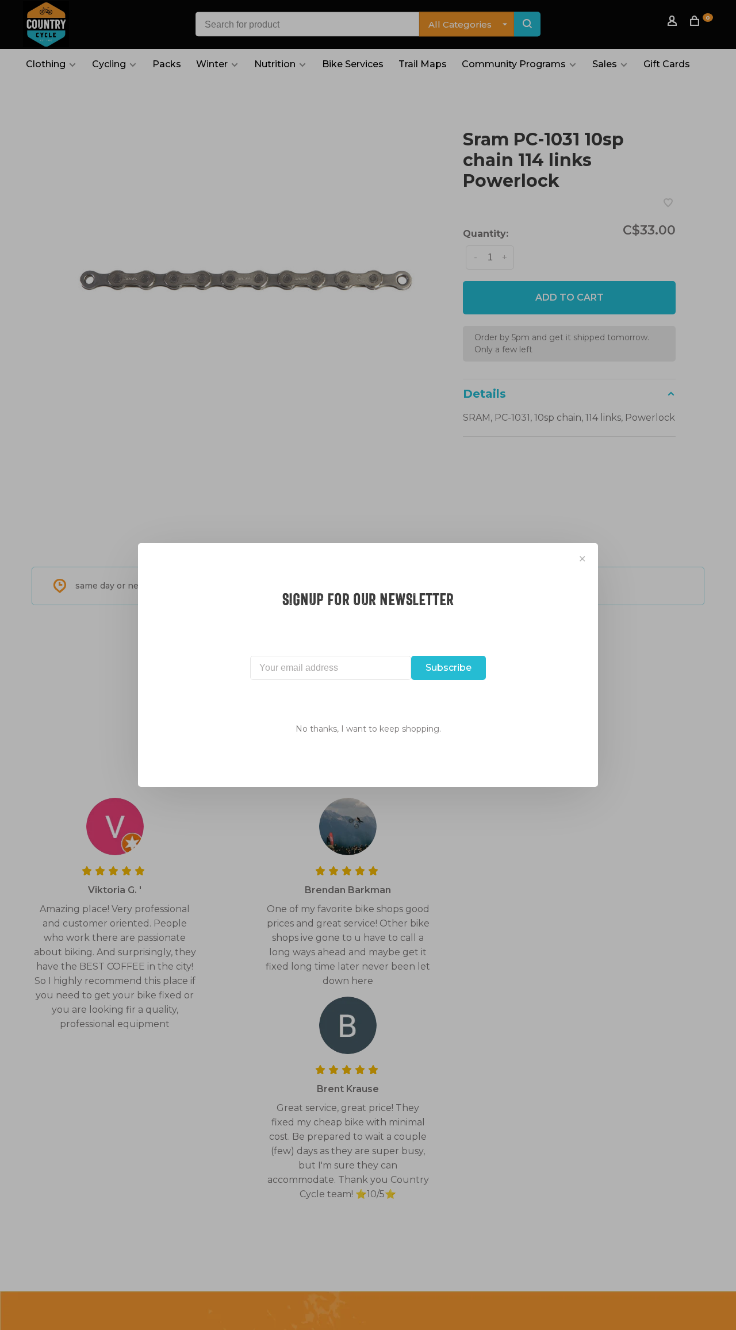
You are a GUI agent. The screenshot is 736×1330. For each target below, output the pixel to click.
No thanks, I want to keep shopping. (368, 729)
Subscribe (448, 667)
